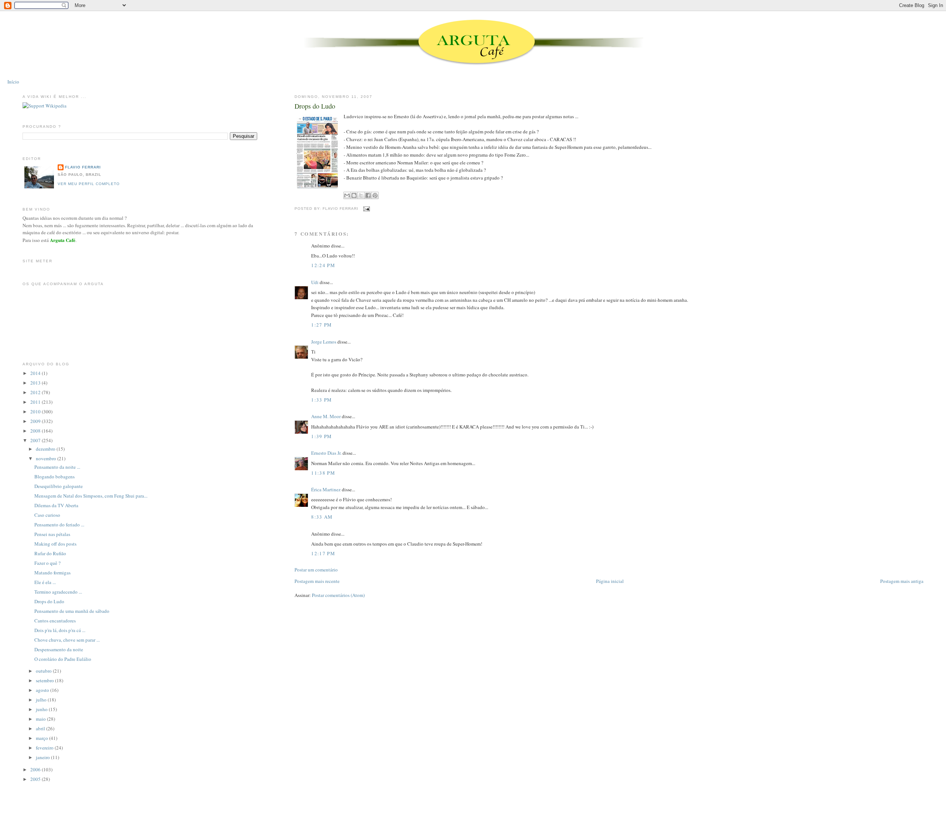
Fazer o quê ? (47, 563)
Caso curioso (47, 515)
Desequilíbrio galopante (58, 486)
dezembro (46, 448)
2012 (36, 392)
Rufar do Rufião (50, 553)
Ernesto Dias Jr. (326, 453)
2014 (36, 373)
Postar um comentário (316, 569)
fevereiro (45, 747)
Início (13, 81)
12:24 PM (323, 265)
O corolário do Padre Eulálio (62, 659)
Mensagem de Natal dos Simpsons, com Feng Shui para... (90, 495)
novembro (46, 458)
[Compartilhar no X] (361, 195)
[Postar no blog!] (354, 195)
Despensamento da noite (58, 649)
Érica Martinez (326, 489)
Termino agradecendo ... (58, 591)
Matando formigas (52, 572)
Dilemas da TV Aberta (56, 505)
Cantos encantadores (55, 620)
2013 (36, 382)
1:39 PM (321, 436)
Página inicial (610, 581)
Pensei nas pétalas (52, 534)
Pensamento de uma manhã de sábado (71, 611)
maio (41, 719)
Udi (315, 282)
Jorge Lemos (323, 341)
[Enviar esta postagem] (365, 208)
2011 (36, 402)
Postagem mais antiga (901, 581)
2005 (36, 779)
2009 (36, 421)
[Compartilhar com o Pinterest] (375, 195)
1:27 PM (321, 324)
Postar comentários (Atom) (338, 595)
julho (42, 699)
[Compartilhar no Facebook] (368, 195)
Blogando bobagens (54, 476)
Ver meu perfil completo (89, 184)
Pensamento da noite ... (57, 467)
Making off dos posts (55, 543)
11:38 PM (323, 473)
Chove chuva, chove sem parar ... (67, 639)
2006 (36, 769)
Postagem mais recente (317, 581)
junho (42, 709)
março (42, 738)
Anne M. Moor (326, 416)
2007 (36, 440)
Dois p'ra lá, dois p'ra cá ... (59, 630)
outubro (44, 671)
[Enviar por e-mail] (347, 195)
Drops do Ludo (315, 106)
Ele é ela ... (45, 582)
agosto (43, 690)
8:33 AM (322, 516)
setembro (45, 680)
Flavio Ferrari (83, 167)
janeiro (43, 757)
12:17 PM (323, 553)
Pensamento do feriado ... (59, 524)
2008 (36, 430)
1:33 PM (321, 399)
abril (41, 728)
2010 (36, 411)
